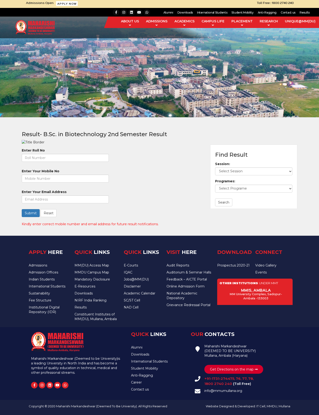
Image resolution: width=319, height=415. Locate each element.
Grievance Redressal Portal (188, 305)
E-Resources (84, 286)
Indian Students (42, 279)
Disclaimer (132, 286)
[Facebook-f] (116, 12)
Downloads (185, 12)
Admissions (38, 265)
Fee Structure (40, 300)
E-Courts (131, 265)
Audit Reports (178, 265)
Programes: (225, 181)
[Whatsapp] (147, 12)
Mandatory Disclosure (92, 279)
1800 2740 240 (218, 383)
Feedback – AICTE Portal (187, 279)
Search (223, 202)
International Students (212, 12)
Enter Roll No (33, 150)
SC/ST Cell (132, 300)
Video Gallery (265, 265)
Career (136, 382)
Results (305, 12)
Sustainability (39, 293)
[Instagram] (124, 12)
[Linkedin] (131, 12)
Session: (222, 164)
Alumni (168, 12)
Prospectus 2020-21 (233, 265)
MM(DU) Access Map (91, 265)
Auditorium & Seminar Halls (189, 272)
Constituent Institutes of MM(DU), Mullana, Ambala (95, 316)
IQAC (128, 272)
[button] (67, 3)
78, (250, 378)
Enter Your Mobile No (40, 171)
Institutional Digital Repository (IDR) (44, 309)
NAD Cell (131, 307)
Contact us (288, 12)
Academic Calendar (139, 293)
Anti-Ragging (267, 12)
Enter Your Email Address (44, 192)
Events (261, 272)
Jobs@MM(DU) (136, 279)
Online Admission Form (186, 286)
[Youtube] (139, 12)
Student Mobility (242, 12)
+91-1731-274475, (219, 378)
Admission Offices (43, 272)
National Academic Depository (182, 295)
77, (244, 378)
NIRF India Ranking (90, 300)
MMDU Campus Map (91, 272)
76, (238, 378)
